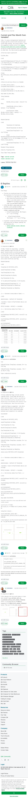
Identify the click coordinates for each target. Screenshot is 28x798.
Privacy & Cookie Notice (7, 776)
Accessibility (4, 738)
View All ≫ (5, 658)
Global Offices (5, 747)
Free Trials (3, 715)
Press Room (4, 733)
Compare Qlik (4, 717)
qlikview (19, 644)
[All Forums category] (3, 668)
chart (8, 646)
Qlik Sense (3, 682)
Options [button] (25, 18)
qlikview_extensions (8, 653)
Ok (14, 793)
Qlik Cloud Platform (6, 679)
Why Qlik (3, 703)
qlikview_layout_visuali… (8, 639)
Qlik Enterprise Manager (7, 696)
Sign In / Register (22, 7)
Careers (3, 743)
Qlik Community (6, 756)
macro (19, 651)
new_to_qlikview (7, 634)
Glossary (3, 719)
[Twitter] (2, 760)
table (18, 649)
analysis (16, 653)
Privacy (3, 740)
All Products (4, 677)
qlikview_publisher (15, 646)
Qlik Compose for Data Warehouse (10, 694)
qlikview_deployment (8, 642)
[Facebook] (8, 760)
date (11, 649)
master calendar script (7, 158)
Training (3, 722)
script (4, 646)
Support (3, 724)
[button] (26, 28)
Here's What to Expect (17, 13)
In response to (7, 246)
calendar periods (9, 156)
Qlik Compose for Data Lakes (9, 691)
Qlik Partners (4, 712)
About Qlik (3, 731)
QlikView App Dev (11, 162)
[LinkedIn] (5, 760)
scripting (21, 653)
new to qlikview (16, 634)
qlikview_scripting (7, 637)
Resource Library (5, 710)
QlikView (3, 18)
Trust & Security (5, 736)
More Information (14, 796)
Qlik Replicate (4, 689)
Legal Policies (4, 773)
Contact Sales (4, 750)
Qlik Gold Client (5, 701)
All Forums (9, 667)
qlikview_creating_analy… (9, 644)
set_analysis (6, 651)
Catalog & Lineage (6, 699)
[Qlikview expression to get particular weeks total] (22, 180)
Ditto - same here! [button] (6, 167)
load (15, 649)
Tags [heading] (4, 631)
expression (5, 649)
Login (20, 1)
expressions (13, 651)
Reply (22, 174)
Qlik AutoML (4, 684)
